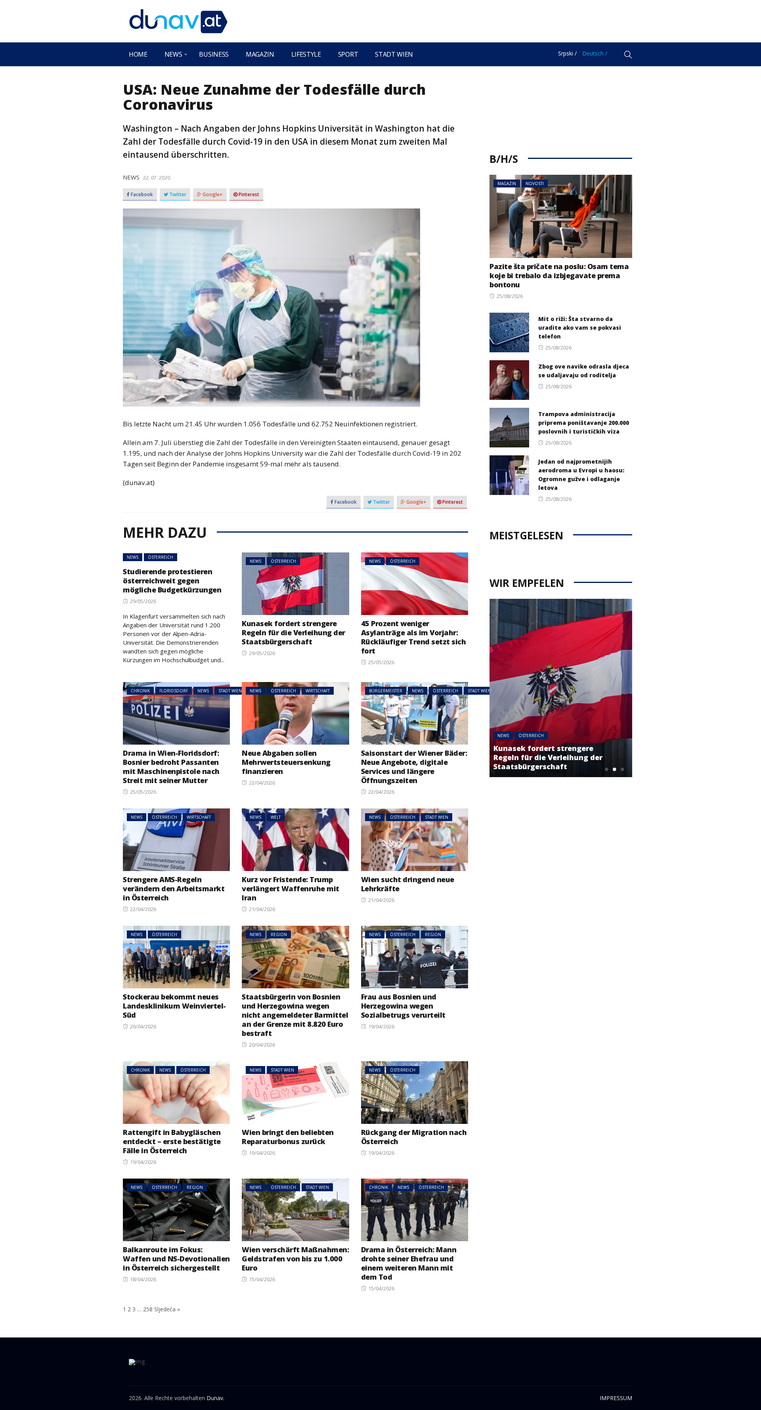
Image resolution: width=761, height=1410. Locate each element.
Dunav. (215, 1398)
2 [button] (614, 769)
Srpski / (567, 53)
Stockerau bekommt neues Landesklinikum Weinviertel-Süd (174, 1006)
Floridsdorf (173, 691)
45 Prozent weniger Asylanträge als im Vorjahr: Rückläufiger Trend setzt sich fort (413, 637)
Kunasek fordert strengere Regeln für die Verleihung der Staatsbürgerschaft (293, 632)
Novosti (535, 183)
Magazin (260, 54)
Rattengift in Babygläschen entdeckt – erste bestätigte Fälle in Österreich (172, 1141)
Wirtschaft (318, 691)
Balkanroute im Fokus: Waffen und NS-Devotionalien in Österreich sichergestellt (176, 1258)
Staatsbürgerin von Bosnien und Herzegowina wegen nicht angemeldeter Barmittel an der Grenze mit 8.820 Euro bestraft (295, 1015)
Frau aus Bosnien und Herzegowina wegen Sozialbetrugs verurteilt (403, 1006)
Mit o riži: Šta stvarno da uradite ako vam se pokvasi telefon (579, 327)
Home (138, 54)
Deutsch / (594, 53)
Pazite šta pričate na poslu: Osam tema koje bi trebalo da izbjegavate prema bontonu (559, 275)
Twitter (177, 194)
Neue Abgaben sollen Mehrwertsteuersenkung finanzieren (286, 762)
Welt (276, 817)
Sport (348, 54)
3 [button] (622, 769)
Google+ (212, 194)
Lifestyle (306, 54)
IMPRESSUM (616, 1398)
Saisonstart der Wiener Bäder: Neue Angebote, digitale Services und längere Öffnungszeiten (414, 766)
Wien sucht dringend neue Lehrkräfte (407, 884)
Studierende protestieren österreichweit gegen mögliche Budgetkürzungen (172, 580)
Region (279, 934)
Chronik (140, 691)
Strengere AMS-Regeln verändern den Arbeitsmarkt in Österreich (173, 888)
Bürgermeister (385, 691)
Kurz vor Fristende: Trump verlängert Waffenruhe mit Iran (290, 888)
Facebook (141, 194)
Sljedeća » (167, 1309)
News (173, 54)
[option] (560, 688)
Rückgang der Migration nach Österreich (414, 1136)
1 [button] (606, 769)
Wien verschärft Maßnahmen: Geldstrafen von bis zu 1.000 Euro (295, 1258)
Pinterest (248, 194)
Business (213, 54)
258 (148, 1309)
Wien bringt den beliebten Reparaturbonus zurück (288, 1136)
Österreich (160, 557)
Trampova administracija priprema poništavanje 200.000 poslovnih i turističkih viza (583, 422)
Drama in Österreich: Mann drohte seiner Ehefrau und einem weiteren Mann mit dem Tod (409, 1263)
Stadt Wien (394, 54)
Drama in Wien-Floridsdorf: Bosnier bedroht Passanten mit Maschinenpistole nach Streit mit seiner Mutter (171, 766)
